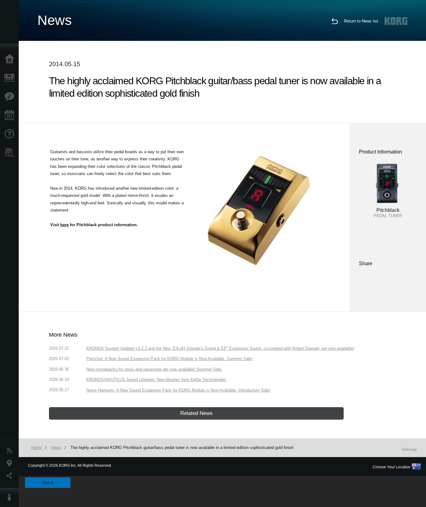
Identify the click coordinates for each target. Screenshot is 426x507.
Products (11, 78)
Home (11, 59)
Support (11, 134)
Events (11, 115)
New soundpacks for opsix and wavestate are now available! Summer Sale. (154, 369)
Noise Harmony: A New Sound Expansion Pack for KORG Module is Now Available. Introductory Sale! (178, 390)
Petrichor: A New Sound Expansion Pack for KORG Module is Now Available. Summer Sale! (169, 358)
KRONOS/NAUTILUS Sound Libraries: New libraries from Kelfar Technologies (156, 379)
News (11, 451)
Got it (47, 482)
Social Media (11, 476)
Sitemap (409, 449)
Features (11, 96)
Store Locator (11, 153)
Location (11, 463)
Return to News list (361, 21)
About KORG (11, 497)
